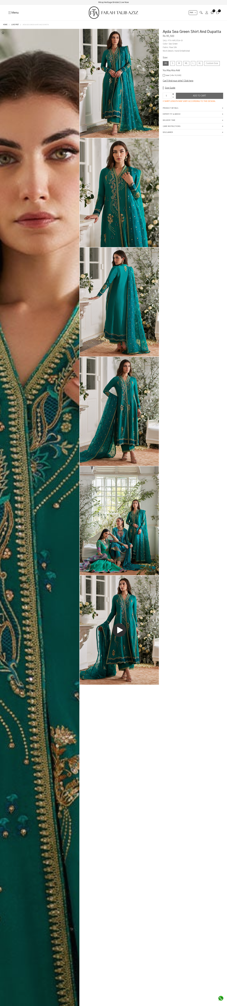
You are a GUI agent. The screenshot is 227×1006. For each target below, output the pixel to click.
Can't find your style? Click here (178, 81)
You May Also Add (171, 70)
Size (165, 58)
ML (186, 63)
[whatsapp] (220, 998)
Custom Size (212, 63)
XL (200, 63)
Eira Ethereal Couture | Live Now (113, 2)
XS (165, 63)
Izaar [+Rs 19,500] (173, 75)
